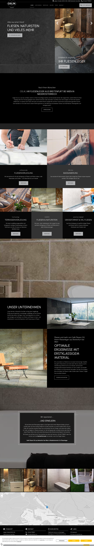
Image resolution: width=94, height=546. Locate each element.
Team (56, 5)
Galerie (52, 5)
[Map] (47, 508)
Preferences (61, 540)
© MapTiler (79, 524)
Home (32, 5)
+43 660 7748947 (87, 1)
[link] (38, 5)
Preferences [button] (19, 541)
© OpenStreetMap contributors (88, 524)
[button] (85, 5)
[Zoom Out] (2, 496)
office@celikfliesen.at (32, 534)
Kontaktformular (42, 436)
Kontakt (61, 5)
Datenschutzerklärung (77, 534)
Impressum (74, 532)
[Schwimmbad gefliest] (74, 23)
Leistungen (38, 5)
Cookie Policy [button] (42, 539)
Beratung (45, 5)
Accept (86, 540)
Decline (73, 540)
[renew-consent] (1, 544)
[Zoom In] (2, 494)
